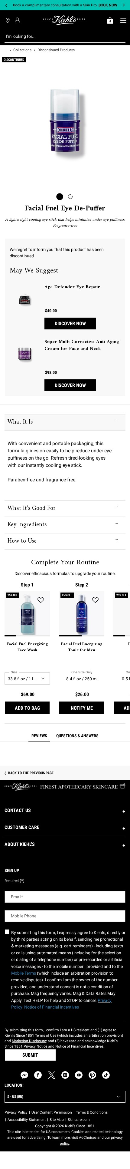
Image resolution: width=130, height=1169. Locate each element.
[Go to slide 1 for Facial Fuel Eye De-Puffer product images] (59, 196)
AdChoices (88, 1137)
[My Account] (18, 20)
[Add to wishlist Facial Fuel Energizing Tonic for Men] (95, 600)
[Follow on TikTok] (106, 1075)
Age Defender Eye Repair (72, 287)
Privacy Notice (35, 1046)
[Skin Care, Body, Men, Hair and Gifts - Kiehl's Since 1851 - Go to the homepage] (64, 20)
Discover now (70, 323)
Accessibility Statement (27, 1120)
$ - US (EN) (15, 1097)
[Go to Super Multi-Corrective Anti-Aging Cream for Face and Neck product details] (25, 353)
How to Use (22, 541)
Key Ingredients (27, 525)
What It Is (20, 422)
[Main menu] (123, 20)
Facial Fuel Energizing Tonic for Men (81, 647)
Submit (30, 1055)
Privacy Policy (16, 1112)
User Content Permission (51, 1112)
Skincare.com (79, 1120)
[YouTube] (79, 1075)
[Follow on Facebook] (38, 1075)
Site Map (57, 1120)
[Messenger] (24, 1075)
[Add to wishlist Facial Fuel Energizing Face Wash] (40, 600)
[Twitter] (51, 1075)
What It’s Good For (32, 508)
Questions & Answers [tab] (77, 735)
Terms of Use (45, 1035)
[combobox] (60, 36)
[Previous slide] (6, 5)
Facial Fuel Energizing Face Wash (27, 647)
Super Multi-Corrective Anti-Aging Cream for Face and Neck (81, 345)
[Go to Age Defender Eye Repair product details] (25, 299)
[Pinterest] (92, 1075)
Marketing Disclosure (29, 1041)
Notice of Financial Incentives (79, 1046)
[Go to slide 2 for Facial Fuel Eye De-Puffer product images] (70, 196)
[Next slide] (123, 5)
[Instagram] (65, 1075)
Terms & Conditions (92, 1112)
